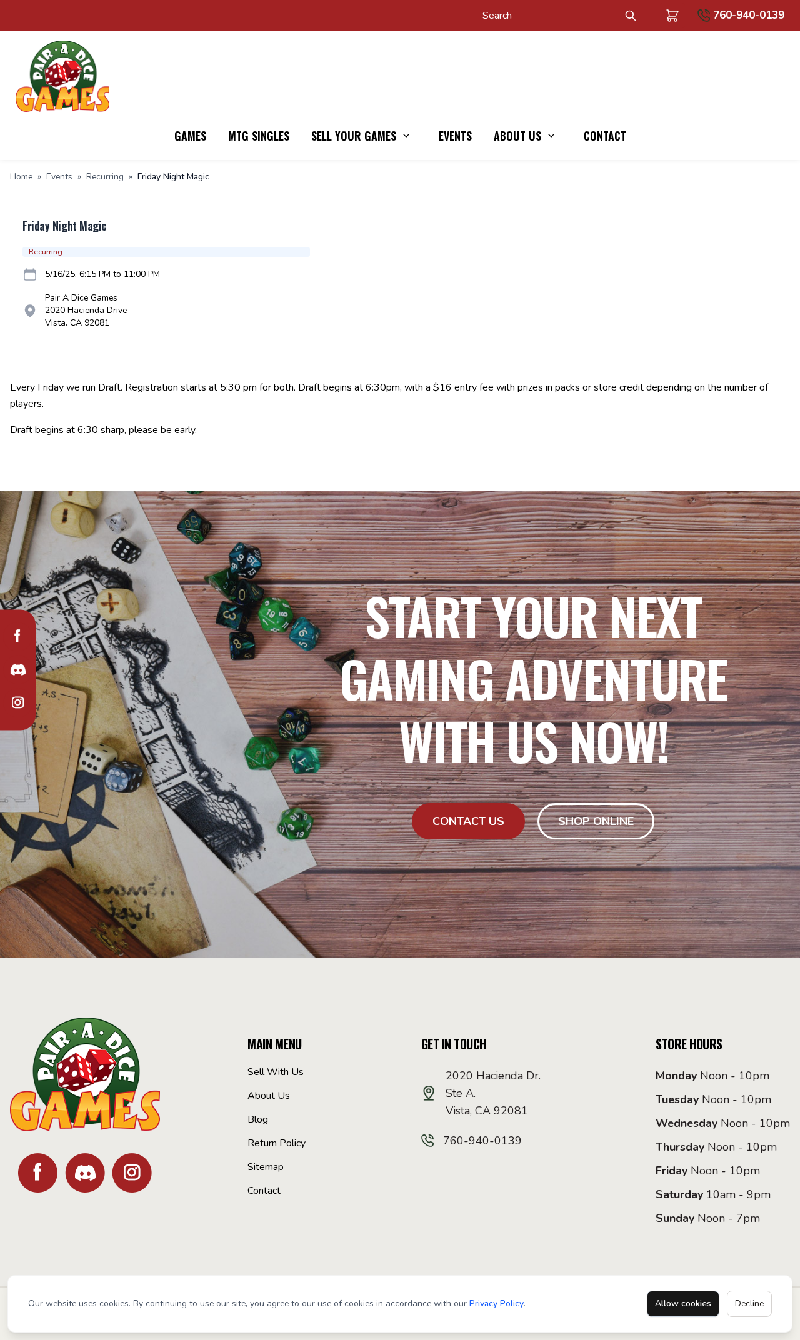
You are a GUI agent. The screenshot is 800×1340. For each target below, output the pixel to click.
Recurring (105, 176)
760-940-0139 (748, 15)
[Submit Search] (630, 15)
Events (455, 136)
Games (190, 136)
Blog (258, 1119)
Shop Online (596, 821)
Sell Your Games (353, 136)
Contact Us (468, 821)
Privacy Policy (496, 1303)
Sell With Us (276, 1072)
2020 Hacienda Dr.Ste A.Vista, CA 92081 (493, 1093)
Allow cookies (683, 1303)
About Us (517, 136)
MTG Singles (258, 136)
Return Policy (277, 1143)
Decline (749, 1303)
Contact (605, 136)
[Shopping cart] (672, 15)
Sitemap (266, 1167)
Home (21, 176)
